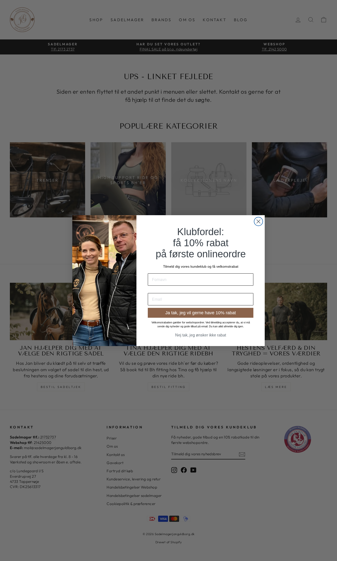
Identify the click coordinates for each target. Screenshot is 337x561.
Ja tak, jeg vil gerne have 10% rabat (200, 312)
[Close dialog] (258, 221)
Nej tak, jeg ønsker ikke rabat (200, 335)
